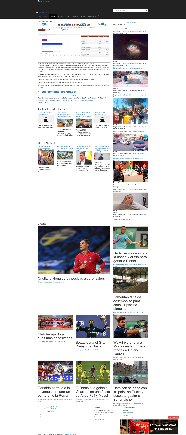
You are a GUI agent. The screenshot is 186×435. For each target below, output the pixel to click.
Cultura (67, 16)
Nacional (52, 16)
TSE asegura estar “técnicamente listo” (100, 113)
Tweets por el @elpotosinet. (121, 219)
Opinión (83, 16)
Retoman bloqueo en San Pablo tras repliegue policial (83, 148)
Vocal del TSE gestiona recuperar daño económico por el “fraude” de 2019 (83, 115)
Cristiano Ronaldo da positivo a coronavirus (51, 282)
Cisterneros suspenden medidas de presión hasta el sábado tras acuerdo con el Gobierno (102, 149)
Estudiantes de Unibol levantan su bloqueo (44, 147)
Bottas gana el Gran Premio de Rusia (87, 350)
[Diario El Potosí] (74, 1)
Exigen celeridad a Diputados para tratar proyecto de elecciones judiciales (64, 115)
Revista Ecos (92, 16)
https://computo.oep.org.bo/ (57, 91)
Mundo (60, 16)
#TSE (58, 101)
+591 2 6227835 (99, 420)
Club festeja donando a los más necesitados (51, 342)
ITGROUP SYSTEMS (69, 434)
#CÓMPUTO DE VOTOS (67, 101)
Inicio (39, 16)
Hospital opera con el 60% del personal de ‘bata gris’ (65, 148)
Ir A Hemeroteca (131, 22)
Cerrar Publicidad (173, 417)
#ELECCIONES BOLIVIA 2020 (47, 101)
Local (45, 16)
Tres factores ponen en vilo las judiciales (45, 113)
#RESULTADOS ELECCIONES (83, 101)
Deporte (75, 16)
